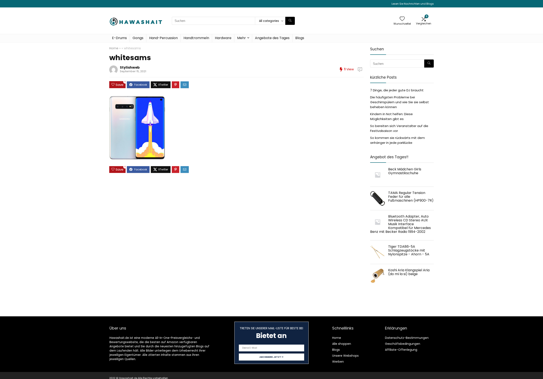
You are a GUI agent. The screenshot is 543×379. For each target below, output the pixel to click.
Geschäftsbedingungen (402, 344)
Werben (338, 361)
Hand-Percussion (163, 37)
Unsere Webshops (345, 356)
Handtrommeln (196, 37)
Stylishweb (130, 67)
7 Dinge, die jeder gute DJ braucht (397, 90)
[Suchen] (290, 21)
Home (113, 48)
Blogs (299, 37)
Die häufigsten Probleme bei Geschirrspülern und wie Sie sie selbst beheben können (399, 102)
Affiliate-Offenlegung (401, 350)
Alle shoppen (341, 344)
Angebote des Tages (272, 37)
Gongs (138, 37)
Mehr (241, 37)
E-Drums (119, 37)
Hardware (223, 37)
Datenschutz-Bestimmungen (407, 338)
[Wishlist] (402, 19)
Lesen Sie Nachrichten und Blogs (413, 4)
